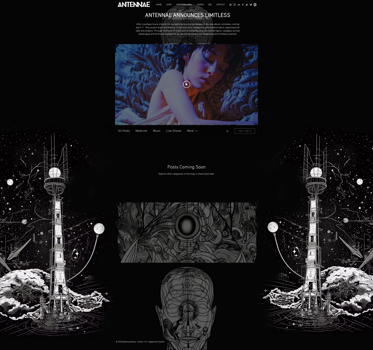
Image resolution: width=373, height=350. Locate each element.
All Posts (124, 131)
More (190, 131)
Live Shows (173, 131)
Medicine (141, 131)
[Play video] (186, 84)
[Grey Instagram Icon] (234, 4)
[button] (227, 131)
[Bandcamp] (255, 4)
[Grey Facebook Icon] (242, 4)
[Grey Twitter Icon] (251, 4)
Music (157, 131)
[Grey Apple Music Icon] (246, 4)
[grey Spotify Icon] (230, 4)
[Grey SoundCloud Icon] (238, 4)
